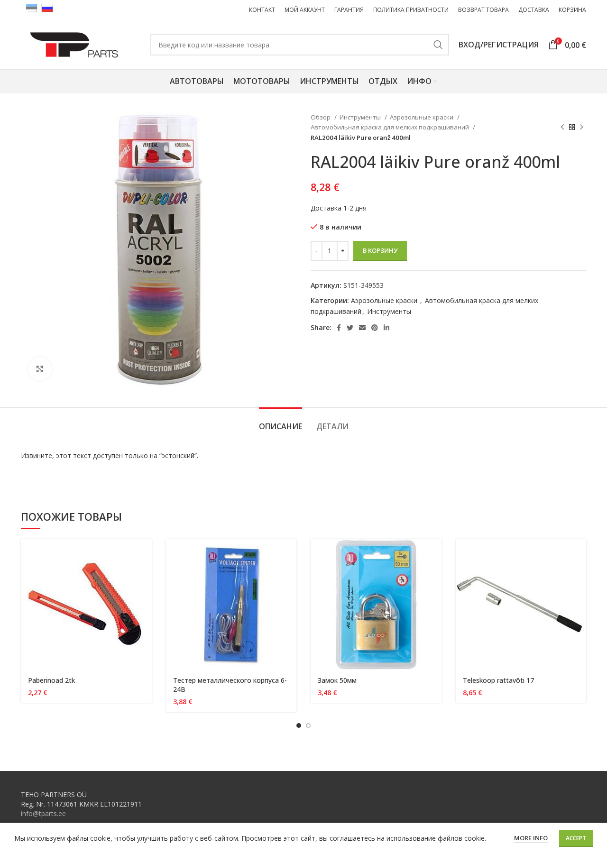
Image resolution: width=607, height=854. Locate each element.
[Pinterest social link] (374, 327)
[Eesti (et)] (31, 7)
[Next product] (581, 127)
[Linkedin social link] (386, 327)
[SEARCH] (438, 44)
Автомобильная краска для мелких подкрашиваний (390, 127)
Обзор (321, 117)
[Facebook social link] (339, 327)
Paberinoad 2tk (51, 680)
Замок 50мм (337, 680)
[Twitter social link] (350, 327)
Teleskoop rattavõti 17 (498, 680)
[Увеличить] (40, 369)
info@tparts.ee (43, 813)
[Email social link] (362, 327)
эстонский (178, 455)
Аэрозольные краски (422, 117)
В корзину (380, 250)
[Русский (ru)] (47, 7)
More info (531, 838)
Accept (576, 838)
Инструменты (361, 117)
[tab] (280, 421)
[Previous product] (562, 127)
